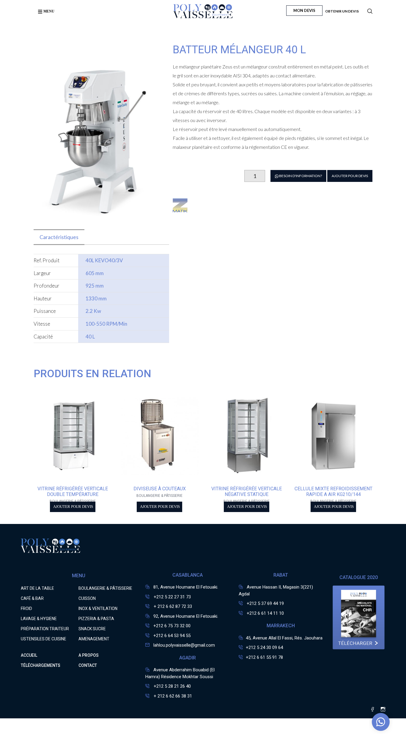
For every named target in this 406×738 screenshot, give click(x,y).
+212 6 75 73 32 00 (172, 625)
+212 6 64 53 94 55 (172, 635)
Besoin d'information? (300, 176)
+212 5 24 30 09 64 (264, 647)
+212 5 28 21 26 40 (171, 686)
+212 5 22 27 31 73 (171, 597)
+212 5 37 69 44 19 (265, 603)
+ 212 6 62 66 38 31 (172, 696)
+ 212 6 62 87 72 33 (172, 606)
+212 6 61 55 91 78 (264, 657)
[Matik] (180, 209)
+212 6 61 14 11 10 (265, 613)
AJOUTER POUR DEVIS (350, 176)
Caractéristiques (59, 237)
